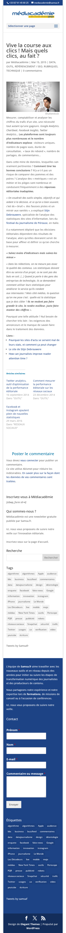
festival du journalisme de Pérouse (27, 223)
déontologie (52, 584)
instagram (43, 596)
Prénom (13, 730)
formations (33, 694)
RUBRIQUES (51, 66)
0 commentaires (32, 70)
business (19, 579)
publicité (30, 618)
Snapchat (32, 624)
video (52, 629)
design (39, 584)
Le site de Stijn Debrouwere (25, 349)
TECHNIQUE (13, 70)
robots (41, 618)
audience (51, 573)
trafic (55, 624)
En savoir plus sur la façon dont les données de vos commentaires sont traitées (33, 477)
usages (22, 629)
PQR (10, 618)
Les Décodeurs (15, 607)
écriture (24, 635)
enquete (12, 590)
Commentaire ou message (26, 774)
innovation (28, 596)
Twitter (11, 629)
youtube (12, 635)
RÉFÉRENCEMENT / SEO (28, 66)
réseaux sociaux (16, 624)
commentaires (47, 579)
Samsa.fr (26, 666)
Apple (41, 573)
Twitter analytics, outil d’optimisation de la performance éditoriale (17, 386)
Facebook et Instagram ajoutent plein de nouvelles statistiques (17, 412)
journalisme (24, 601)
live (27, 607)
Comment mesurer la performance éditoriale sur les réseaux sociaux (44, 386)
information (14, 596)
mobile (36, 607)
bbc (9, 579)
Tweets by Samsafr (17, 645)
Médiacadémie (20, 62)
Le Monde (39, 601)
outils (41, 612)
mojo (45, 607)
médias (11, 612)
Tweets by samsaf (16, 898)
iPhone (11, 601)
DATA (52, 62)
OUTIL (9, 66)
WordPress (33, 928)
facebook (24, 590)
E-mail (12, 759)
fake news (38, 590)
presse (18, 618)
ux (30, 629)
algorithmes (28, 573)
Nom (11, 745)
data (10, 584)
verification (41, 629)
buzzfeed (31, 579)
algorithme (13, 573)
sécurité (45, 624)
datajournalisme (24, 584)
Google (50, 590)
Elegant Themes (30, 924)
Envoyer (13, 804)
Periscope (52, 612)
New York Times (26, 612)
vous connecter (29, 460)
